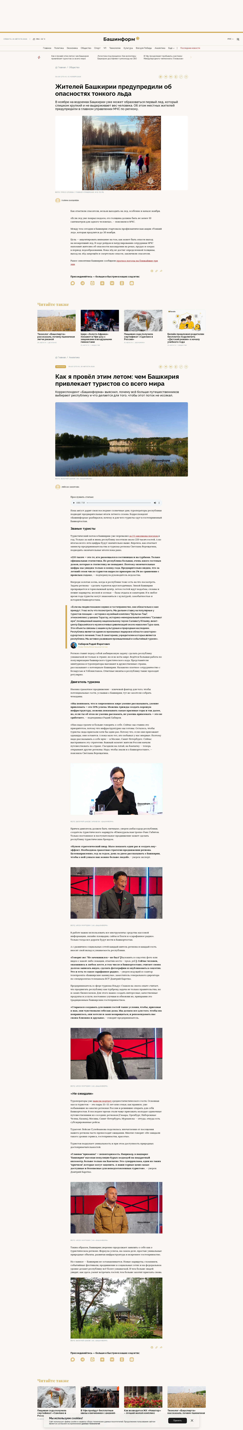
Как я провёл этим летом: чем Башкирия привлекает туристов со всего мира (70, 57)
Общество (86, 48)
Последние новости (190, 48)
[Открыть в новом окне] (73, 283)
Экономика (72, 48)
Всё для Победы (144, 48)
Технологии (115, 48)
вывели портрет (102, 1100)
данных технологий (91, 1424)
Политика (59, 48)
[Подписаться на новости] (132, 283)
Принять (177, 1420)
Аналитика (160, 48)
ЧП (105, 48)
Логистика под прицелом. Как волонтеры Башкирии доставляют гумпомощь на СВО (117, 57)
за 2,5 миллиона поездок (143, 535)
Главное (47, 48)
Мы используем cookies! (66, 1418)
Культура (128, 48)
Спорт (97, 48)
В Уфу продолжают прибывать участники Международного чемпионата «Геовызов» (163, 57)
